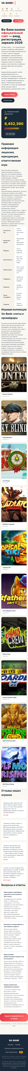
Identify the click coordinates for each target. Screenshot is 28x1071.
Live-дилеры (16, 14)
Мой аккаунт (6, 20)
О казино (12, 9)
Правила (17, 1044)
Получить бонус (8, 100)
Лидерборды (4, 14)
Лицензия (10, 1044)
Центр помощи (18, 9)
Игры (3, 9)
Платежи (10, 14)
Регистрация (18, 20)
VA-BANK (7, 2)
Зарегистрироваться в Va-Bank (14, 1017)
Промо (6, 9)
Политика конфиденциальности (14, 1048)
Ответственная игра (11, 1052)
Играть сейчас (9, 94)
